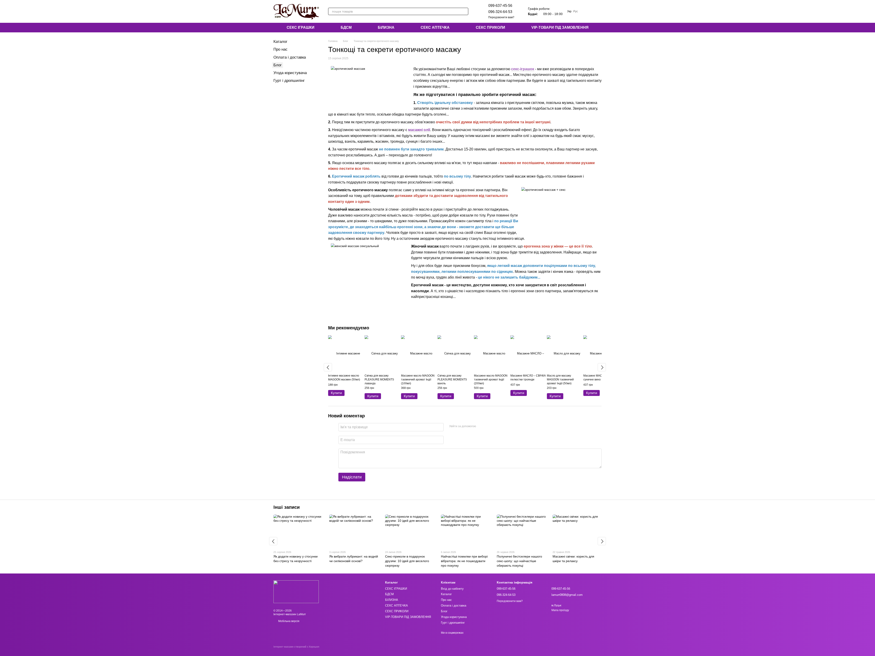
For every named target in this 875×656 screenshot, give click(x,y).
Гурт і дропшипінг (289, 80)
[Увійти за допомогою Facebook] (481, 426)
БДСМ (346, 27)
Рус (575, 11)
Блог (277, 65)
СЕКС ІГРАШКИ (300, 27)
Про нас (280, 49)
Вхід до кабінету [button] (452, 588)
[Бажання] (586, 11)
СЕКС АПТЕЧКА (435, 27)
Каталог (280, 41)
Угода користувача (290, 73)
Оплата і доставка (289, 57)
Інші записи (286, 507)
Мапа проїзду (560, 610)
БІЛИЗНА (386, 27)
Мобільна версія (288, 621)
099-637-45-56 (500, 6)
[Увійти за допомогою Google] (488, 426)
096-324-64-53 (500, 12)
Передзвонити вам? (501, 17)
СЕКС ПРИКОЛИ (490, 27)
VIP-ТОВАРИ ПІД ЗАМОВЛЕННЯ (560, 27)
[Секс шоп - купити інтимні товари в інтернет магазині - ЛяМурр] (296, 591)
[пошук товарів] (464, 11)
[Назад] (328, 367)
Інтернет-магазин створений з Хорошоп (296, 646)
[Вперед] (602, 367)
